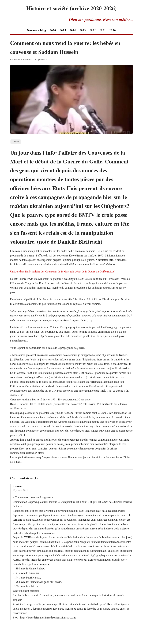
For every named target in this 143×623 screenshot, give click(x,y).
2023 (83, 30)
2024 (73, 30)
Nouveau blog (36, 30)
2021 (102, 30)
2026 (53, 30)
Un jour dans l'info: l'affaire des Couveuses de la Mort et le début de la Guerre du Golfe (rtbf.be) (62, 271)
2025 (62, 30)
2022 (92, 30)
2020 (112, 30)
